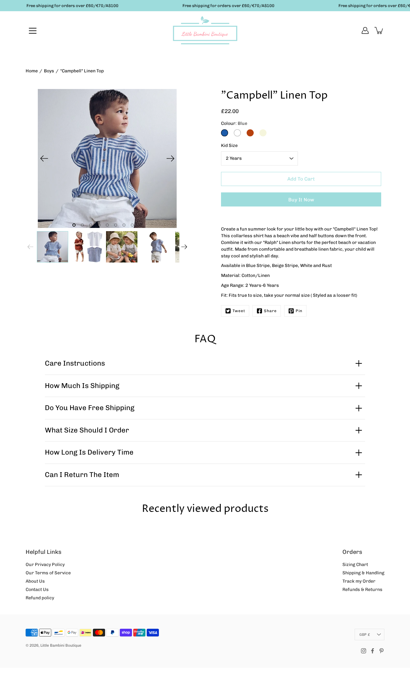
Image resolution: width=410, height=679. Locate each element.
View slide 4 (99, 225)
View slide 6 (115, 225)
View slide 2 (82, 225)
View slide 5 (107, 225)
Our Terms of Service (48, 573)
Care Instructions (75, 363)
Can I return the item (82, 474)
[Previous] (44, 158)
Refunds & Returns (362, 589)
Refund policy (40, 598)
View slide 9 (140, 225)
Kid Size (229, 145)
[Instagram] (363, 650)
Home (32, 71)
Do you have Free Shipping (90, 407)
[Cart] (379, 30)
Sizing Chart (355, 564)
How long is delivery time (89, 452)
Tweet (239, 311)
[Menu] (33, 30)
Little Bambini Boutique (60, 645)
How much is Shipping (82, 385)
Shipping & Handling (363, 573)
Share (270, 311)
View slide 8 (132, 225)
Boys (49, 71)
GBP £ (364, 634)
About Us (35, 581)
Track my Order (358, 581)
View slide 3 (90, 225)
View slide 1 (74, 225)
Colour (234, 123)
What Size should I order (87, 430)
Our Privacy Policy (45, 564)
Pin (299, 311)
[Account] (365, 30)
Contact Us (37, 589)
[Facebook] (372, 650)
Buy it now (301, 200)
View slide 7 (124, 225)
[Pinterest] (381, 650)
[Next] (170, 158)
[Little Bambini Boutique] (205, 30)
